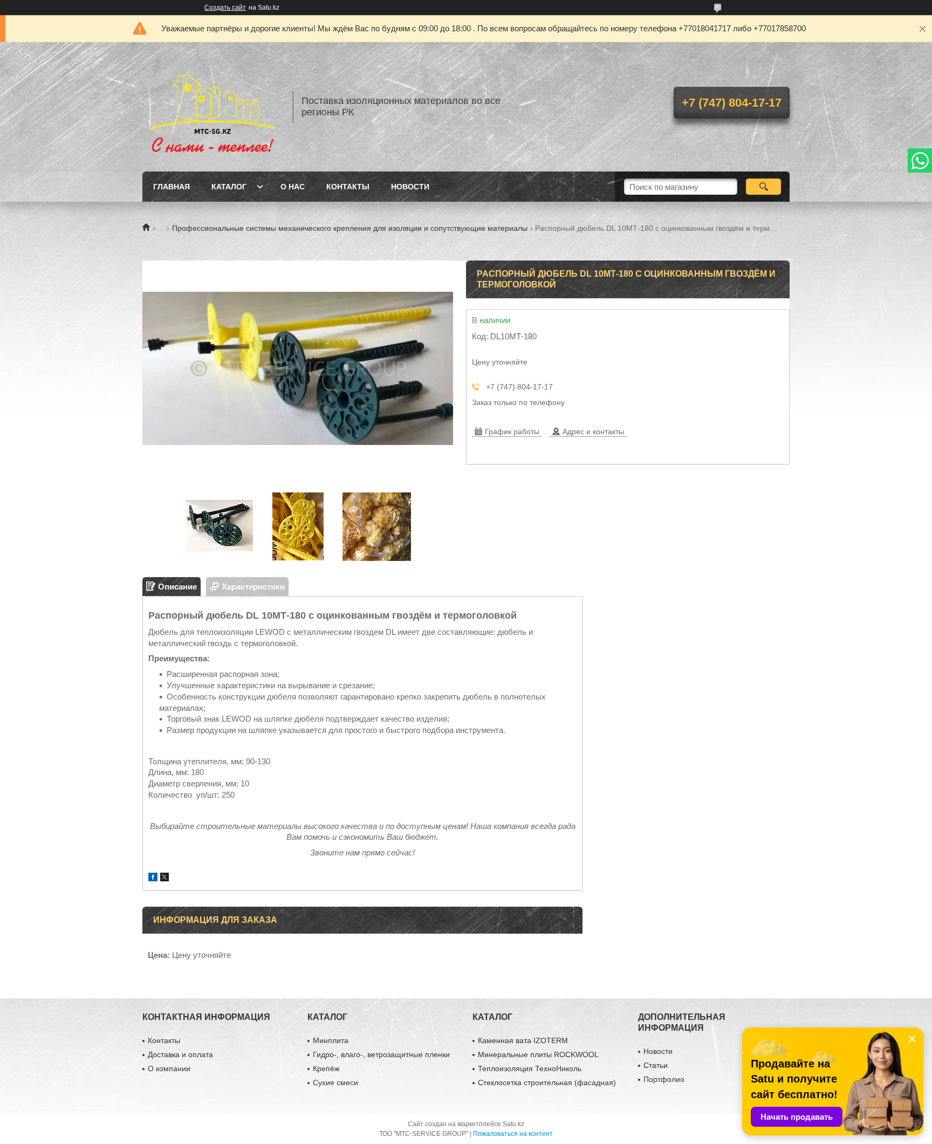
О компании (169, 1068)
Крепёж (326, 1068)
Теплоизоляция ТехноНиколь (529, 1068)
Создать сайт (225, 7)
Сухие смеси (335, 1082)
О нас (292, 186)
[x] (164, 878)
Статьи (655, 1065)
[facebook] (152, 878)
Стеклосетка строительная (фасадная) (547, 1082)
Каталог (228, 186)
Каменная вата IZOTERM (523, 1040)
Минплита (330, 1040)
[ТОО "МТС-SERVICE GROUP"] (212, 106)
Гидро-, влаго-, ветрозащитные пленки (381, 1054)
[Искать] (763, 187)
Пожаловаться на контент (513, 1134)
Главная (171, 186)
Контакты (347, 186)
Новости (410, 186)
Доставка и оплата (180, 1054)
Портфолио (663, 1079)
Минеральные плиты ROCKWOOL (538, 1054)
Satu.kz (513, 1124)
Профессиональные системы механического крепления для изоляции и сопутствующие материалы (349, 228)
